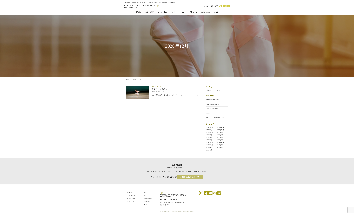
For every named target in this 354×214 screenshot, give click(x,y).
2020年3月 (220, 137)
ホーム (146, 192)
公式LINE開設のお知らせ (213, 108)
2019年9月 (220, 145)
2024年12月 (209, 127)
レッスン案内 (162, 12)
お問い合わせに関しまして (214, 104)
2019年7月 (220, 147)
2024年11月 (220, 127)
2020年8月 (220, 132)
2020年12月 (209, 132)
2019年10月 (209, 145)
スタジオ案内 (149, 12)
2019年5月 (209, 150)
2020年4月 (209, 137)
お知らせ (154, 86)
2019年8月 (209, 147)
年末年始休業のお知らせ (213, 100)
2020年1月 (220, 140)
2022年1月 (209, 130)
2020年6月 (220, 135)
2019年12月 (209, 142)
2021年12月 (220, 130)
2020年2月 (209, 140)
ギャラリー (174, 12)
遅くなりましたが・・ (162, 89)
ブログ (216, 12)
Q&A (183, 12)
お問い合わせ (193, 12)
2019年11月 (220, 142)
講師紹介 (139, 12)
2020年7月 (209, 135)
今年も (208, 113)
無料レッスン (205, 12)
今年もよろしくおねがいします (215, 117)
